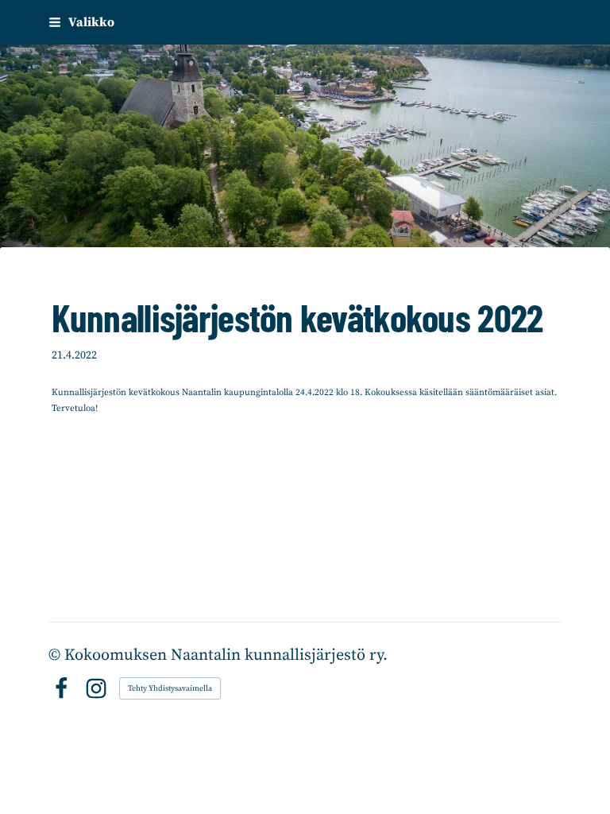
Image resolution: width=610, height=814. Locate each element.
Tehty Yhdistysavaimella (170, 688)
